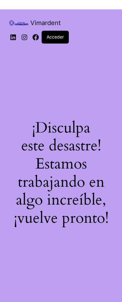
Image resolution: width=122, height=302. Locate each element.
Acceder (55, 36)
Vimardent (45, 23)
